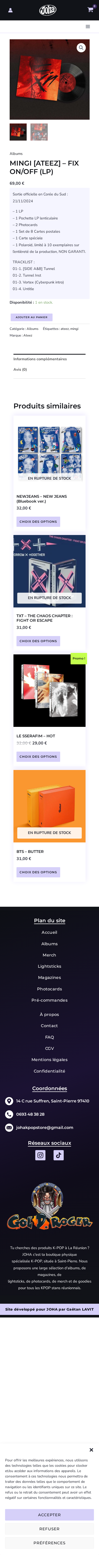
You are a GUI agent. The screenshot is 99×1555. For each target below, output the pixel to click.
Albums (16, 153)
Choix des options (38, 522)
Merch (49, 955)
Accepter (49, 1514)
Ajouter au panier (31, 317)
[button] (91, 1449)
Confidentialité (49, 1071)
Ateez (27, 335)
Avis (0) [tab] (20, 369)
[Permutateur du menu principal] (88, 26)
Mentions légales (49, 1059)
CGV (49, 1048)
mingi (74, 329)
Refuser (49, 1528)
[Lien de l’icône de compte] (10, 10)
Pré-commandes (49, 1000)
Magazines (49, 977)
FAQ (49, 1037)
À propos (49, 1014)
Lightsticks (49, 966)
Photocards (49, 989)
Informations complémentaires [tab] (40, 359)
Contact (49, 1025)
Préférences (49, 1542)
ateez (65, 329)
